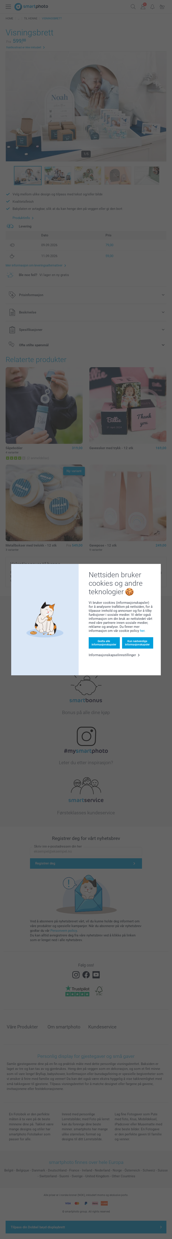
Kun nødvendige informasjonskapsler (137, 643)
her (142, 631)
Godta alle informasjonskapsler (104, 643)
